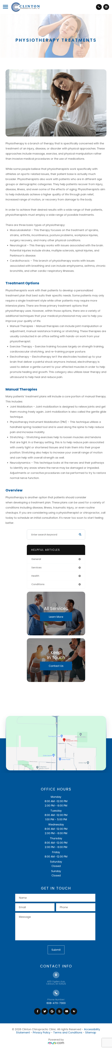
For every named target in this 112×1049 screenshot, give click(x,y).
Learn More (56, 616)
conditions (37, 584)
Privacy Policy (41, 1032)
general (36, 559)
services (36, 567)
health (35, 576)
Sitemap (90, 1032)
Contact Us (56, 666)
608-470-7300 (56, 1003)
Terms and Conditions (67, 1032)
